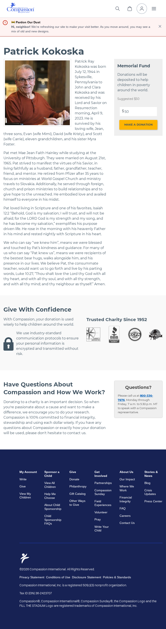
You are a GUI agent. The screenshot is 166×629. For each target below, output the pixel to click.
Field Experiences (102, 503)
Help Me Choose (50, 496)
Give (22, 486)
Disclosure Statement (86, 577)
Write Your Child (101, 528)
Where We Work (127, 488)
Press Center (153, 501)
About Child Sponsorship (52, 507)
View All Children (50, 485)
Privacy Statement (31, 577)
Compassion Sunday (103, 492)
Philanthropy (77, 486)
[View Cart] (129, 8)
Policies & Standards (117, 577)
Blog (147, 483)
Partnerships (103, 483)
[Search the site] (117, 8)
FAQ (123, 508)
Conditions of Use (58, 577)
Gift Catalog (77, 493)
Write (23, 479)
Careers (125, 515)
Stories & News (151, 474)
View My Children (25, 495)
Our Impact (127, 479)
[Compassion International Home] (20, 12)
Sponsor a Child (51, 474)
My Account (28, 472)
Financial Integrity (126, 499)
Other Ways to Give (77, 502)
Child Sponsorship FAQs (52, 519)
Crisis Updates (150, 492)
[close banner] (159, 27)
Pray (97, 519)
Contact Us (127, 523)
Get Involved (100, 474)
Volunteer (100, 512)
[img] (20, 8)
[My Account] (142, 8)
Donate (74, 479)
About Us (126, 472)
